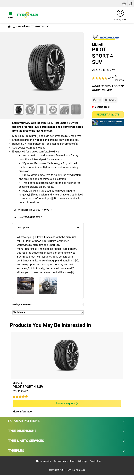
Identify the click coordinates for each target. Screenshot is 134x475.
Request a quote (107, 114)
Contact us (95, 461)
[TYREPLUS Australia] (27, 15)
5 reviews (119, 78)
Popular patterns (24, 420)
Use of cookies (43, 461)
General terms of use (64, 461)
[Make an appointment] (130, 3)
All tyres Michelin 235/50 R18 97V (31, 210)
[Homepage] (9, 26)
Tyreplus (16, 450)
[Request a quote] (124, 3)
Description (23, 227)
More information (23, 411)
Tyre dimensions (22, 430)
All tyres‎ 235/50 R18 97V (27, 217)
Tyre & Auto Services (26, 440)
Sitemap (82, 461)
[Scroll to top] (125, 468)
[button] (14, 26)
